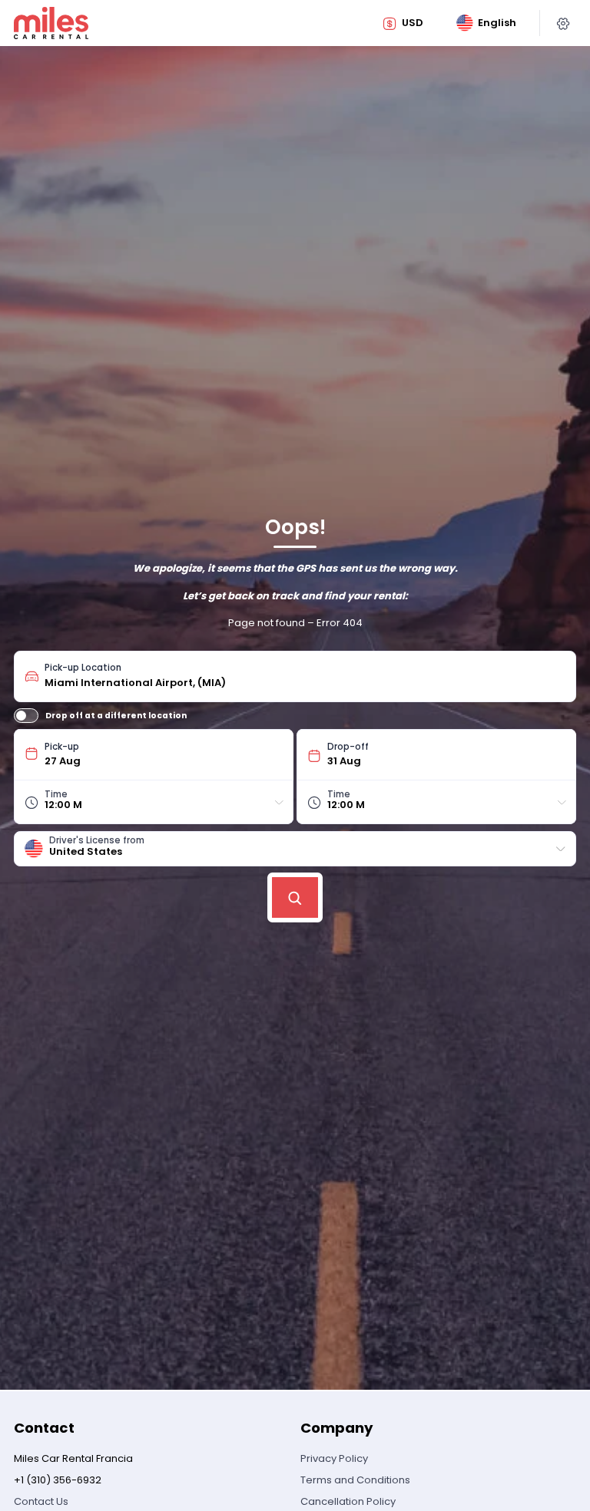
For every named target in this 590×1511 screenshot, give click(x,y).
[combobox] (305, 676)
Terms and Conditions (355, 1480)
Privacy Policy (334, 1458)
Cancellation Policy (348, 1501)
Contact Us (41, 1501)
